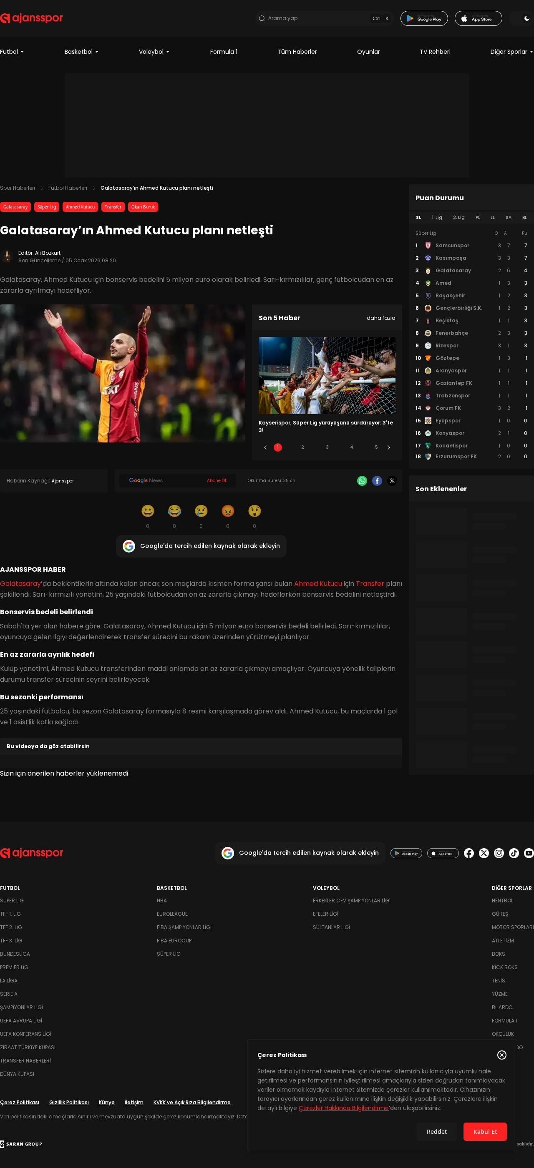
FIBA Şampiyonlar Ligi (184, 927)
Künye (107, 1102)
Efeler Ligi (325, 913)
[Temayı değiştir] (521, 18)
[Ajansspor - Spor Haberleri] (31, 18)
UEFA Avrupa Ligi (21, 1020)
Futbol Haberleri (67, 187)
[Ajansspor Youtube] (529, 853)
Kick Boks (505, 967)
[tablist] (471, 218)
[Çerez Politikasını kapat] (502, 1055)
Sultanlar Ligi (331, 927)
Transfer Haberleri (25, 1060)
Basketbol (79, 52)
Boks (498, 953)
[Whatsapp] (362, 481)
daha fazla (381, 318)
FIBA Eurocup (174, 940)
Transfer (113, 207)
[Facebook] (377, 481)
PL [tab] (478, 217)
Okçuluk (503, 1033)
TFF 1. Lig (10, 913)
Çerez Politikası (19, 1102)
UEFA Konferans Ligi (25, 1033)
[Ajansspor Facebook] (469, 853)
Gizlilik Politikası (69, 1102)
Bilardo (502, 1007)
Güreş (500, 913)
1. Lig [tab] (437, 217)
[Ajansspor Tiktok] (514, 853)
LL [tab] (493, 217)
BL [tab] (524, 217)
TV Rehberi (435, 52)
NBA (162, 900)
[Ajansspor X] (484, 853)
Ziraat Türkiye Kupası (27, 1047)
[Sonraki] (388, 447)
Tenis (498, 980)
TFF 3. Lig (11, 940)
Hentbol (502, 900)
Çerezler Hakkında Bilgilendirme (344, 1108)
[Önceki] (265, 447)
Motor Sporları (513, 927)
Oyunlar (368, 52)
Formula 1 (223, 52)
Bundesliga (15, 953)
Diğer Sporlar (509, 52)
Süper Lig (47, 207)
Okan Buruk (143, 207)
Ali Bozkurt (47, 252)
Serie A (9, 993)
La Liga (9, 980)
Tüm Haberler (297, 52)
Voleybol (151, 52)
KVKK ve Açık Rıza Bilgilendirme (192, 1102)
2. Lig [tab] (459, 217)
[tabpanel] (471, 345)
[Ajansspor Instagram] (499, 853)
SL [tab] (418, 217)
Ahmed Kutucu (80, 207)
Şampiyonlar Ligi (21, 1007)
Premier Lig (14, 967)
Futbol (9, 52)
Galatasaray (15, 207)
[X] (392, 481)
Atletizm (503, 940)
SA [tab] (508, 217)
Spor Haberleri (17, 187)
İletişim (134, 1102)
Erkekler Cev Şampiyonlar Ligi (351, 900)
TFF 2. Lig (11, 927)
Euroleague (172, 913)
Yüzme (500, 993)
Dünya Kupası (17, 1074)
